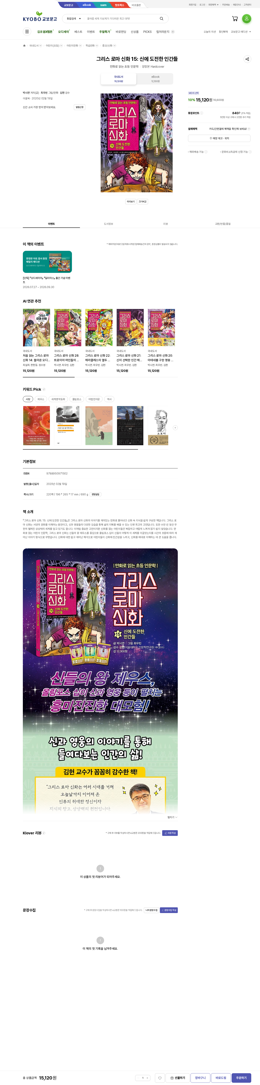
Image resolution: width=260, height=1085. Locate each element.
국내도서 (33, 45)
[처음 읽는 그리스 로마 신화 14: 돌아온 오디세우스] (36, 340)
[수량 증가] (147, 1078)
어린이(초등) (52, 45)
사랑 (28, 400)
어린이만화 (72, 45)
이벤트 (91, 32)
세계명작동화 (58, 400)
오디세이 (63, 32)
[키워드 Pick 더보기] (175, 427)
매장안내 (237, 4)
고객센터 (247, 4)
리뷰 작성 (172, 833)
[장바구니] (234, 18)
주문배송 (226, 4)
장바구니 (200, 1078)
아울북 (26, 98)
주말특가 (104, 32)
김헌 (62, 92)
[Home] (24, 45)
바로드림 (221, 1078)
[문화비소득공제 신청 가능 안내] (250, 151)
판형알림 (95, 494)
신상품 (135, 32)
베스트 (78, 32)
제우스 (40, 400)
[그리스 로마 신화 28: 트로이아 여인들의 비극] (67, 340)
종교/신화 (107, 45)
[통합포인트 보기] (201, 113)
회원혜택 (212, 4)
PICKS (147, 32)
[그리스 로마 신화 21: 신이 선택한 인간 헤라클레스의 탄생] (130, 340)
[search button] (161, 18)
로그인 (202, 4)
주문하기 (241, 1078)
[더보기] (173, 32)
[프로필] (246, 18)
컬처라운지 (162, 32)
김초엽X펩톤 (45, 32)
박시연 (26, 92)
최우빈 (44, 92)
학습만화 (90, 45)
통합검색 (71, 18)
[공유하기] (247, 59)
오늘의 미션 (210, 31)
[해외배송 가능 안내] (205, 151)
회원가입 (192, 4)
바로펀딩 (121, 32)
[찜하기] (160, 1078)
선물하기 (180, 1078)
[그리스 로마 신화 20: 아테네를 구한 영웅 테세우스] (161, 340)
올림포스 (76, 400)
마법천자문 (94, 400)
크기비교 (142, 201)
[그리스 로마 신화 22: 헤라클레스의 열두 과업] (99, 340)
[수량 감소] (138, 1078)
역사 (109, 400)
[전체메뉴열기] (27, 31)
